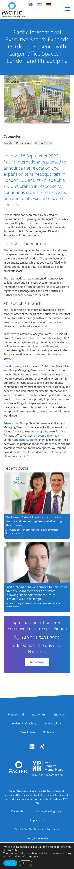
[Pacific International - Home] (14, 10)
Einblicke (48, 732)
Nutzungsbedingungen (49, 811)
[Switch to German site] (48, 4)
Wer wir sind (16, 714)
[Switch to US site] (39, 4)
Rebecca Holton (28, 439)
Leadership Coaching (23, 723)
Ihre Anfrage (37, 662)
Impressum (37, 820)
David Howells (12, 366)
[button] (67, 10)
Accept (10, 863)
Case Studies (27, 732)
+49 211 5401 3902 (40, 638)
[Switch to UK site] (30, 4)
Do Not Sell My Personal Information (37, 829)
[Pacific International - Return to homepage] (19, 767)
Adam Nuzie (11, 423)
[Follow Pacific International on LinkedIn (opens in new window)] (32, 746)
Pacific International (22, 162)
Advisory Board (53, 723)
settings (33, 856)
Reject (25, 863)
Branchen (60, 714)
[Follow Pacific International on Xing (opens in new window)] (42, 746)
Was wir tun (39, 714)
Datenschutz (19, 811)
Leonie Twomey (47, 435)
